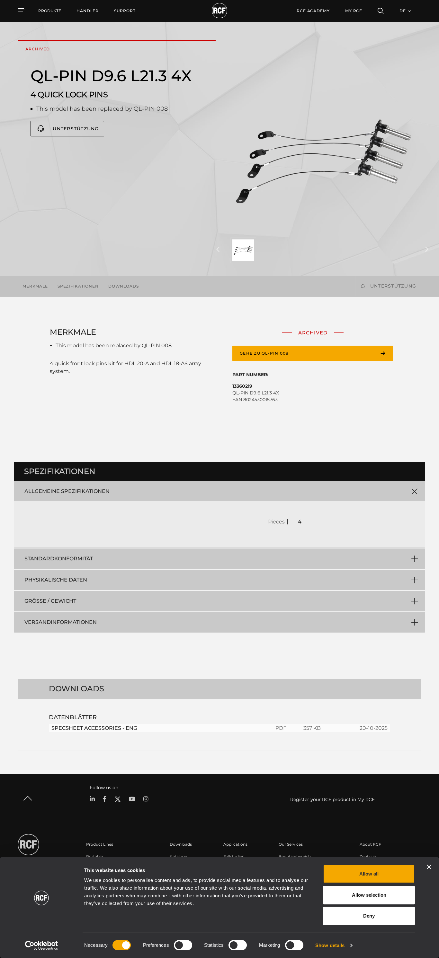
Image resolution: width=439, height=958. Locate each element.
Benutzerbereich (295, 856)
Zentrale (368, 856)
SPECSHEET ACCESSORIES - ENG (94, 728)
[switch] (183, 945)
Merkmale (35, 286)
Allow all (369, 873)
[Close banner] (429, 867)
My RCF (353, 10)
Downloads (123, 286)
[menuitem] (87, 11)
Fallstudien (234, 856)
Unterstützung (76, 129)
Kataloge (178, 856)
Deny (369, 916)
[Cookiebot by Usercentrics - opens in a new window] (41, 945)
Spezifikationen (78, 286)
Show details (330, 945)
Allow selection (369, 895)
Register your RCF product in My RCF (332, 799)
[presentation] (217, 250)
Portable (94, 856)
